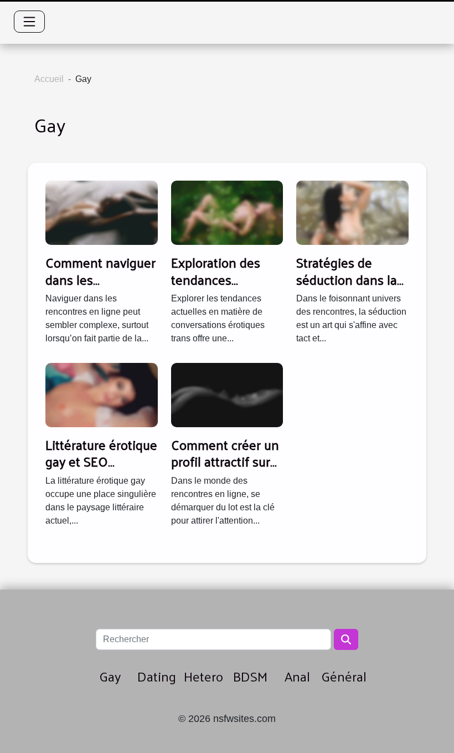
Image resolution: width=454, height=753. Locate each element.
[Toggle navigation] (29, 22)
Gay (110, 676)
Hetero (203, 676)
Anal (297, 676)
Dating (156, 676)
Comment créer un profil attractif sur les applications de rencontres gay (225, 469)
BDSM (250, 676)
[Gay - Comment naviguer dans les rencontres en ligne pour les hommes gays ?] (101, 212)
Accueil (49, 79)
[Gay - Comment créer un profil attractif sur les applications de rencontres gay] (227, 394)
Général (344, 676)
